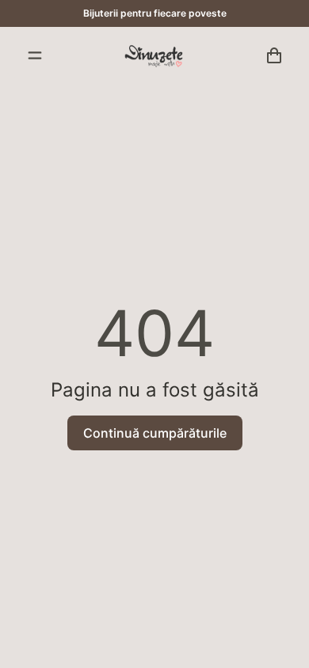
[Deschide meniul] (35, 55)
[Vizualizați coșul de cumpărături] (274, 55)
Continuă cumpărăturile (155, 433)
